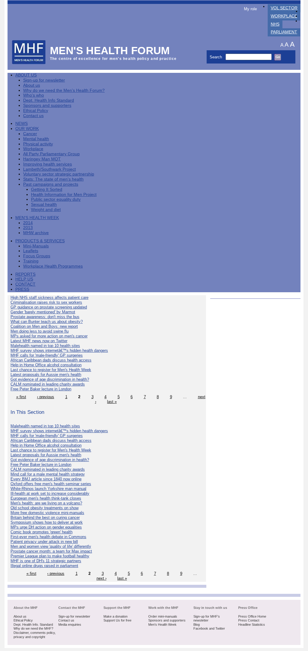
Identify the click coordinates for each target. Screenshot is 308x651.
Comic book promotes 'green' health (41, 532)
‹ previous (45, 397)
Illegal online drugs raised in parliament (44, 565)
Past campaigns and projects (50, 184)
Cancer (30, 134)
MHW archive (36, 233)
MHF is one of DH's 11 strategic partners (46, 561)
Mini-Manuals (36, 246)
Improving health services (47, 164)
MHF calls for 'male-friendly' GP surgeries (47, 355)
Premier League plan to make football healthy (50, 556)
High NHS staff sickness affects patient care (49, 297)
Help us (24, 279)
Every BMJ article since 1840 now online (46, 479)
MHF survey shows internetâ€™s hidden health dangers (59, 350)
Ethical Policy (35, 110)
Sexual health (44, 204)
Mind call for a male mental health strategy (48, 474)
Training (30, 261)
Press (22, 289)
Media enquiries (69, 624)
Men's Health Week (37, 217)
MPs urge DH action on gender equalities (46, 527)
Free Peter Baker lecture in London (41, 389)
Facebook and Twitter (209, 628)
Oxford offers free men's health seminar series (51, 484)
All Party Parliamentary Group (51, 154)
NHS (275, 24)
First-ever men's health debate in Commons (48, 537)
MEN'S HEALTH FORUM (110, 50)
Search (216, 57)
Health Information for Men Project (64, 194)
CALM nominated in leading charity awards (48, 384)
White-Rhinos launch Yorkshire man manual (48, 488)
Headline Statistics (251, 624)
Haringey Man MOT (42, 159)
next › (101, 578)
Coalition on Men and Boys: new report (44, 326)
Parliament (284, 32)
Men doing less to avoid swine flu (40, 331)
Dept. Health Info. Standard (33, 624)
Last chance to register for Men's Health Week (51, 369)
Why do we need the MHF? (33, 628)
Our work (27, 128)
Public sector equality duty (56, 199)
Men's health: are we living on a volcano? (46, 503)
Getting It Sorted (46, 189)
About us (31, 85)
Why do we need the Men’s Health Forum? (64, 90)
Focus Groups (36, 256)
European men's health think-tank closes (46, 498)
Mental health (36, 139)
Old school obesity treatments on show (45, 508)
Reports (25, 274)
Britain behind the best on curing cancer (45, 517)
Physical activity (38, 144)
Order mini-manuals (162, 616)
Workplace (284, 16)
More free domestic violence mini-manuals (47, 512)
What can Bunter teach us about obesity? (47, 321)
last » (112, 401)
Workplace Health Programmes (53, 266)
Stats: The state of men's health (53, 179)
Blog (196, 624)
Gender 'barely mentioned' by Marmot (43, 312)
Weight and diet (46, 209)
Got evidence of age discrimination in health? (50, 379)
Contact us (33, 115)
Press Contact (248, 620)
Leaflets (30, 251)
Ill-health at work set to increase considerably (50, 493)
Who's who (33, 95)
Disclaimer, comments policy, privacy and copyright (35, 635)
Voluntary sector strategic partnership (58, 174)
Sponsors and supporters (47, 105)
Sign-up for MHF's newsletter (206, 618)
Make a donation (115, 616)
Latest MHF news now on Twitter (39, 341)
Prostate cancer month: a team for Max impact (51, 551)
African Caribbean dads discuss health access (51, 360)
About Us (26, 75)
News (21, 123)
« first (21, 397)
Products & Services (40, 241)
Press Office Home (252, 616)
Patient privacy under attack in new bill (44, 541)
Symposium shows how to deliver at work (47, 522)
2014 (28, 223)
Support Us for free (117, 620)
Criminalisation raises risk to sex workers (46, 302)
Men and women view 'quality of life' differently (51, 546)
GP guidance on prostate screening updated (49, 307)
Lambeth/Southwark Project (49, 169)
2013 (28, 227)
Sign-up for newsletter (44, 80)
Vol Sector (284, 8)
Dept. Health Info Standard (48, 100)
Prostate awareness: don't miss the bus (45, 317)
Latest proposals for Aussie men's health (46, 374)
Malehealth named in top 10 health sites (45, 345)
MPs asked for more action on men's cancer (49, 336)
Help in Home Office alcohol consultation (46, 365)
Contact (25, 284)
